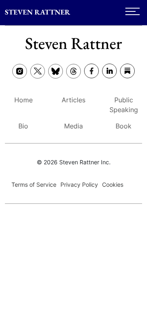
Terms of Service (33, 184)
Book (123, 126)
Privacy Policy (79, 184)
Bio (23, 126)
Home (23, 100)
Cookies (112, 184)
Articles (73, 100)
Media (73, 126)
